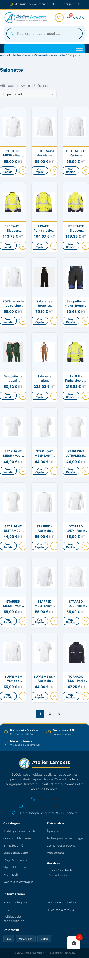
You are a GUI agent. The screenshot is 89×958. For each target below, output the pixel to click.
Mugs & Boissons (15, 860)
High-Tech (10, 874)
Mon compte (56, 852)
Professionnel (22, 55)
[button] (23, 170)
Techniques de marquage (65, 838)
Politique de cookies (62, 902)
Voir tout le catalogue (18, 882)
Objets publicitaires (17, 838)
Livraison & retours (61, 909)
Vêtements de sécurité (49, 55)
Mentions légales (15, 902)
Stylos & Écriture (14, 867)
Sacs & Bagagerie (15, 852)
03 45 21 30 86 (47, 799)
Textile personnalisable (19, 831)
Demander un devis (61, 845)
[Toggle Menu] (79, 49)
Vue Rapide (39, 170)
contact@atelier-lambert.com (47, 806)
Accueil (5, 55)
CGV (6, 909)
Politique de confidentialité (13, 919)
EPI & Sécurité (13, 845)
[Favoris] (59, 17)
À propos (53, 831)
